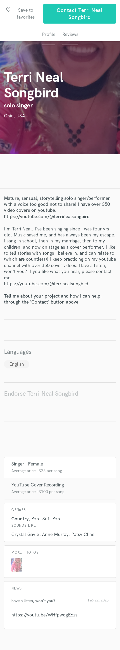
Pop (35, 519)
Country (19, 519)
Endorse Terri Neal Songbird (41, 394)
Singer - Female (27, 464)
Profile (48, 34)
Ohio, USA (14, 116)
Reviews (70, 34)
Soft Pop (51, 519)
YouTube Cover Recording (37, 485)
